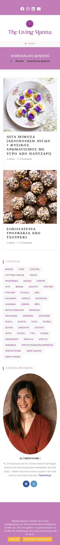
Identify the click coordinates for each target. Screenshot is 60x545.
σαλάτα (9, 327)
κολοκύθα (41, 298)
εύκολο (24, 292)
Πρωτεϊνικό (11, 281)
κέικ (36, 292)
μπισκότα (28, 316)
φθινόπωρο (11, 339)
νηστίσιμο (44, 316)
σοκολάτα (23, 327)
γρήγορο (10, 292)
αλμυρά (41, 281)
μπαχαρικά (11, 316)
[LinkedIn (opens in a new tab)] (33, 9)
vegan (33, 275)
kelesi (12, 159)
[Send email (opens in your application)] (38, 9)
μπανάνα (34, 310)
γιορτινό (48, 287)
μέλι (37, 304)
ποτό (34, 322)
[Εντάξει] (56, 531)
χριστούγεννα (13, 351)
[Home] (11, 61)
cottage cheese (14, 275)
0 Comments (26, 159)
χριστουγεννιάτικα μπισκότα (37, 345)
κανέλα (26, 298)
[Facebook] (26, 484)
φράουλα (29, 339)
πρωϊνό (47, 322)
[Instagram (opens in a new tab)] (27, 9)
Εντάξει (14, 539)
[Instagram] (33, 484)
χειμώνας (10, 345)
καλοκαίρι (10, 298)
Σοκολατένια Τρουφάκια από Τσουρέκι (23, 233)
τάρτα (8, 333)
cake (21, 269)
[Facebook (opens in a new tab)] (22, 9)
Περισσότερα (45, 475)
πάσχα (8, 322)
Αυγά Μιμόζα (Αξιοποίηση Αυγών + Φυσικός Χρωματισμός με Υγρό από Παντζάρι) (29, 145)
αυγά (7, 287)
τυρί (32, 333)
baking (9, 269)
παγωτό (22, 322)
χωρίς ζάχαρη (34, 351)
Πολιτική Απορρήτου (37, 539)
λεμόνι (25, 304)
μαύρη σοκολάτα (14, 310)
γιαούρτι (33, 287)
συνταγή (39, 327)
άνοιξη (27, 281)
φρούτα (43, 339)
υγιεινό (44, 333)
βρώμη (19, 287)
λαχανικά (10, 304)
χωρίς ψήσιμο (12, 357)
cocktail (35, 269)
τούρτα (21, 333)
